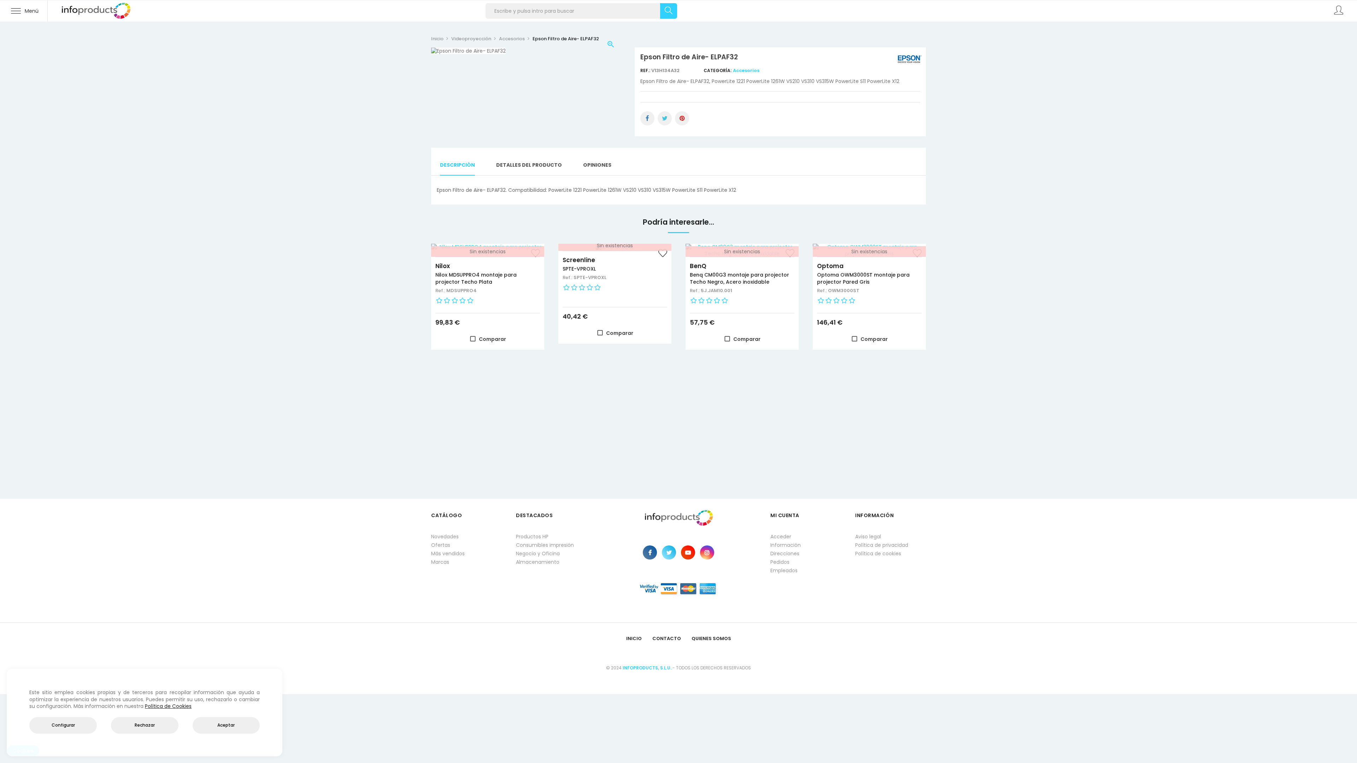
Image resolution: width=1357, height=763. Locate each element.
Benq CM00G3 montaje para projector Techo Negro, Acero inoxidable (739, 278)
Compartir (647, 118)
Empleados (784, 570)
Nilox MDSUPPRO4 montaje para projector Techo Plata (476, 278)
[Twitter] (669, 552)
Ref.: (645, 70)
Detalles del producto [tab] (529, 164)
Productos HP (532, 536)
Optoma (830, 266)
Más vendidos (448, 553)
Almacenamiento (537, 562)
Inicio (634, 638)
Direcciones (784, 553)
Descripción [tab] (457, 164)
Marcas (440, 562)
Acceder (780, 536)
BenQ (698, 266)
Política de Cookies (168, 706)
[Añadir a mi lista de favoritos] (663, 254)
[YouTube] (688, 552)
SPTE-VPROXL (579, 268)
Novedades (445, 536)
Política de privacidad (881, 545)
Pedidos (779, 562)
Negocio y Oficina (538, 553)
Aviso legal (868, 536)
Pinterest (682, 118)
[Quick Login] (1339, 11)
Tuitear (665, 118)
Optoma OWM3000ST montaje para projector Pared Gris (863, 278)
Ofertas (440, 545)
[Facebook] (650, 552)
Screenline (579, 260)
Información (785, 545)
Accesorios (746, 70)
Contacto (666, 638)
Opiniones (597, 164)
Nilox (442, 266)
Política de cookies (878, 553)
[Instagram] (707, 552)
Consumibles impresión (545, 545)
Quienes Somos (711, 638)
